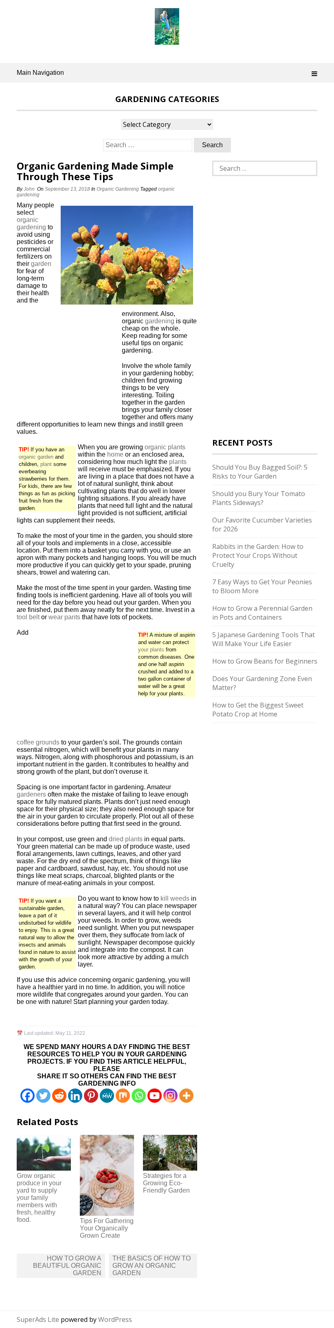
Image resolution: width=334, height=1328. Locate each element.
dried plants (126, 839)
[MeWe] (107, 1096)
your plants (151, 650)
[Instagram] (170, 1096)
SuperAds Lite (38, 1319)
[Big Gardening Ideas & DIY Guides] (167, 40)
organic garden (36, 457)
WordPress (115, 1319)
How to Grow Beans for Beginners (264, 661)
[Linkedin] (75, 1096)
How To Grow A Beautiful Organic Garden (67, 1265)
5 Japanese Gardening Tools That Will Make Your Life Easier (263, 639)
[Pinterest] (91, 1096)
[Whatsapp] (139, 1096)
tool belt (28, 617)
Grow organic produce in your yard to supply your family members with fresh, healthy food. (39, 1197)
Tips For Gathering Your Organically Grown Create (107, 1228)
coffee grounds (38, 742)
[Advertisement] (68, 364)
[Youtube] (154, 1096)
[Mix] (123, 1096)
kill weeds (174, 898)
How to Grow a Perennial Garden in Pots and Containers (262, 613)
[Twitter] (43, 1096)
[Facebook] (27, 1096)
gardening (159, 321)
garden (41, 263)
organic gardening (31, 223)
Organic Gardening (118, 189)
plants (178, 461)
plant (46, 464)
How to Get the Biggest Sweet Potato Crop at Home (257, 709)
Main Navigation (40, 72)
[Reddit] (59, 1096)
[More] (186, 1096)
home (115, 454)
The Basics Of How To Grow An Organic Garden (151, 1265)
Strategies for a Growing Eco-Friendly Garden (166, 1183)
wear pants (64, 617)
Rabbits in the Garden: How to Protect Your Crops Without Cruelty (257, 555)
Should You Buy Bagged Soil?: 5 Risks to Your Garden (260, 472)
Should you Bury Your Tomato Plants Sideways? (258, 498)
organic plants (165, 447)
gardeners (31, 794)
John (29, 189)
